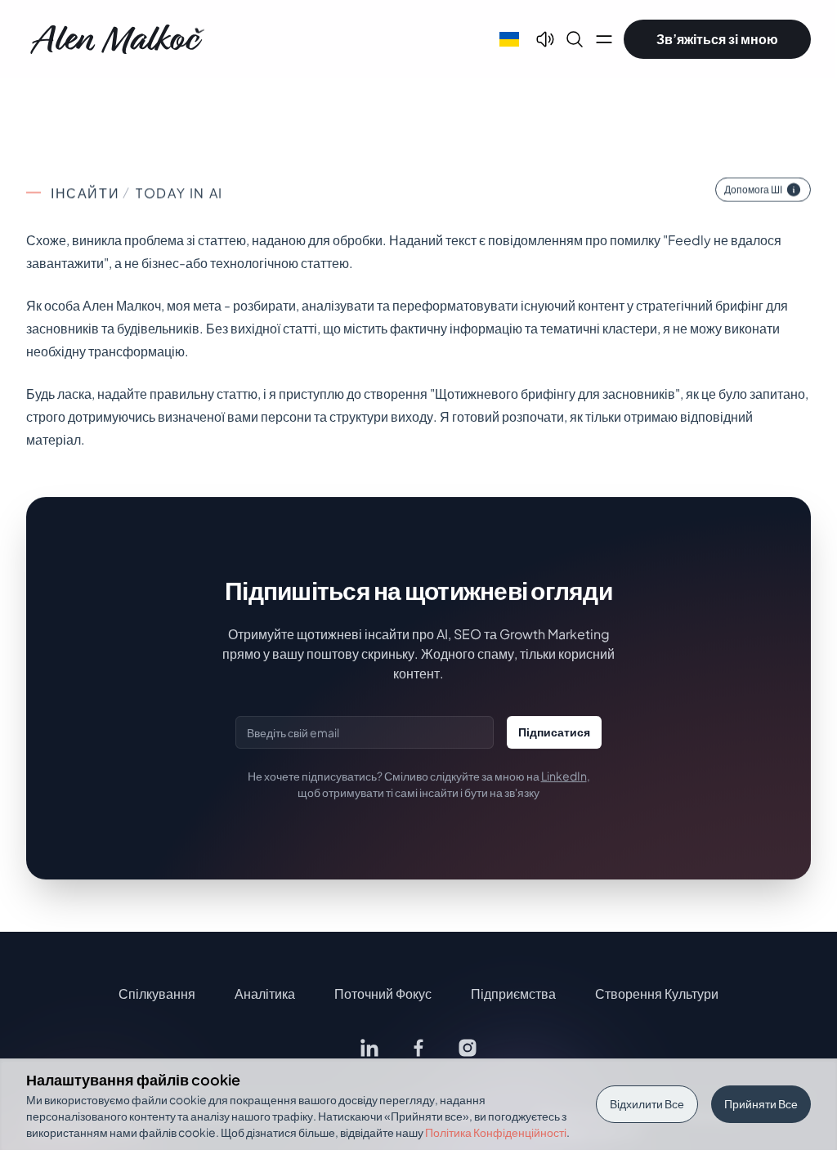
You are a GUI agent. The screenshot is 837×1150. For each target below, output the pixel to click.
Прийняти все (761, 1103)
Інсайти (85, 192)
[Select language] (509, 39)
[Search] (574, 39)
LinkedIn (564, 775)
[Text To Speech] (545, 39)
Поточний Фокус (383, 993)
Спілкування (157, 993)
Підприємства (513, 993)
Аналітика (265, 993)
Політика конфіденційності (495, 1132)
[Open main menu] (604, 39)
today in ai (179, 192)
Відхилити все (647, 1103)
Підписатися (554, 731)
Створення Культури (656, 993)
